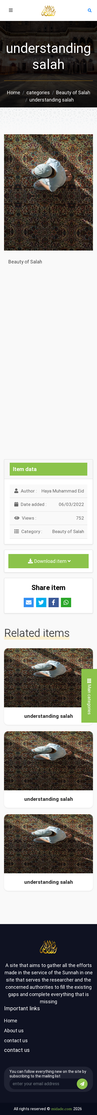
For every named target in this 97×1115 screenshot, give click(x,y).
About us (14, 1030)
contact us (16, 1040)
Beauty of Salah (73, 92)
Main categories (89, 699)
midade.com (61, 1109)
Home (13, 92)
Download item (51, 561)
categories (38, 92)
